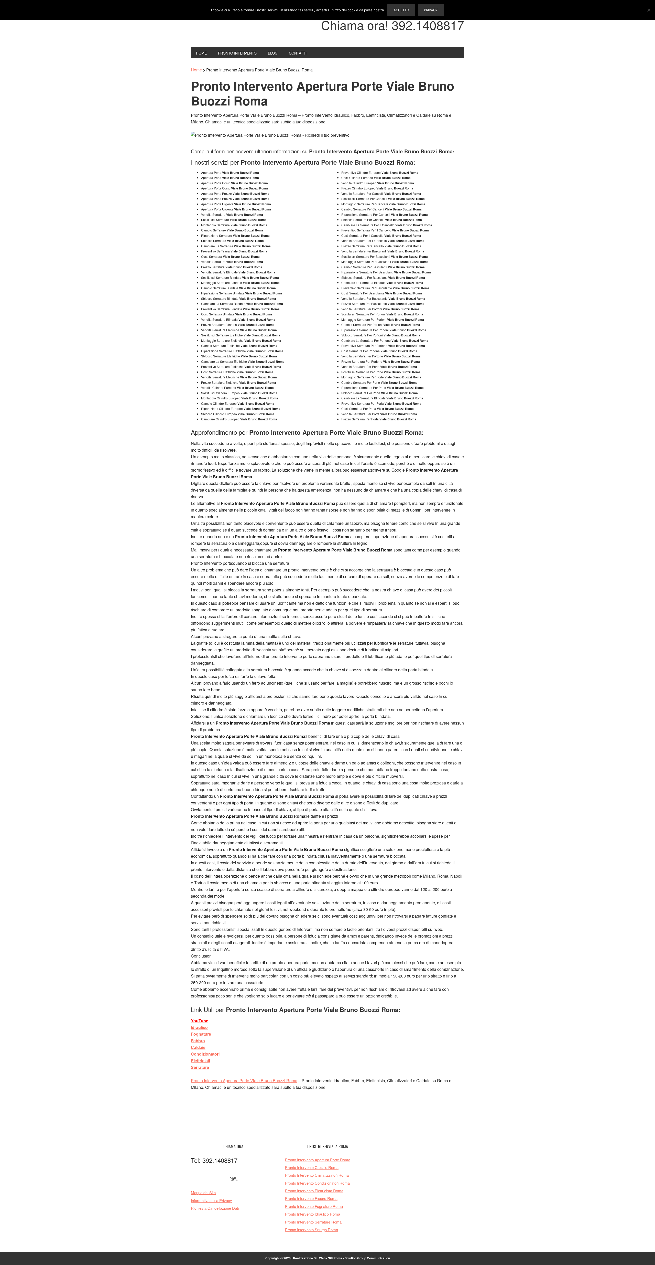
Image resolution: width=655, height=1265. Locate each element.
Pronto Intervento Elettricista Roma (314, 1190)
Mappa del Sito (203, 1192)
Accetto (401, 10)
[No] (648, 10)
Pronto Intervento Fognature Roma (314, 1206)
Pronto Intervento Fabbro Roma (311, 1198)
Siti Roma (335, 1258)
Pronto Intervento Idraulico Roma (312, 1214)
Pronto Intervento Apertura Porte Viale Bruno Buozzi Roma (244, 1080)
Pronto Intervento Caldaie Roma (312, 1167)
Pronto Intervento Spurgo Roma (311, 1229)
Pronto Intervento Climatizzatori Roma (317, 1175)
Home (196, 70)
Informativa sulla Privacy (211, 1200)
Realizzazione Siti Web (309, 1258)
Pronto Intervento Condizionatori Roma (317, 1183)
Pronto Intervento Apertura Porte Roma (317, 1159)
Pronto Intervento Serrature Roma (313, 1222)
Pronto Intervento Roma (225, 27)
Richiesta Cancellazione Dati (215, 1208)
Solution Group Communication (367, 1258)
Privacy (431, 10)
